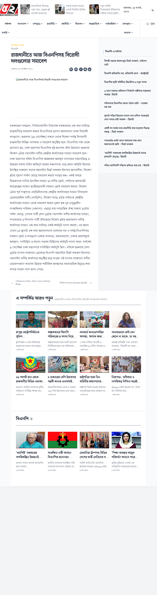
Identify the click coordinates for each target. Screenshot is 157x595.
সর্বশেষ (8, 24)
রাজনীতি (53, 24)
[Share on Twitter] (85, 69)
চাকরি (6, 33)
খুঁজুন (152, 24)
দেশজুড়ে (39, 24)
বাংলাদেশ (24, 24)
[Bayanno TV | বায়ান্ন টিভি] (9, 10)
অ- (71, 69)
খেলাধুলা (128, 24)
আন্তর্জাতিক (96, 24)
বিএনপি (14, 49)
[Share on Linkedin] (89, 69)
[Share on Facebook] (81, 69)
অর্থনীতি (67, 24)
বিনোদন (81, 24)
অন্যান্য (129, 33)
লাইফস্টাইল (113, 24)
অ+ (76, 69)
